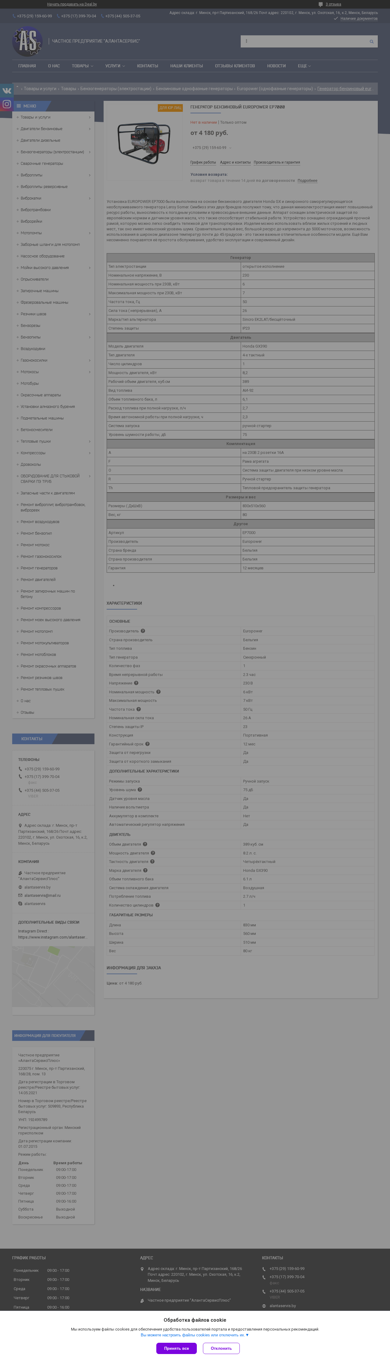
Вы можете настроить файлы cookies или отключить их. (193, 1335)
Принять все (176, 1348)
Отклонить (221, 1348)
